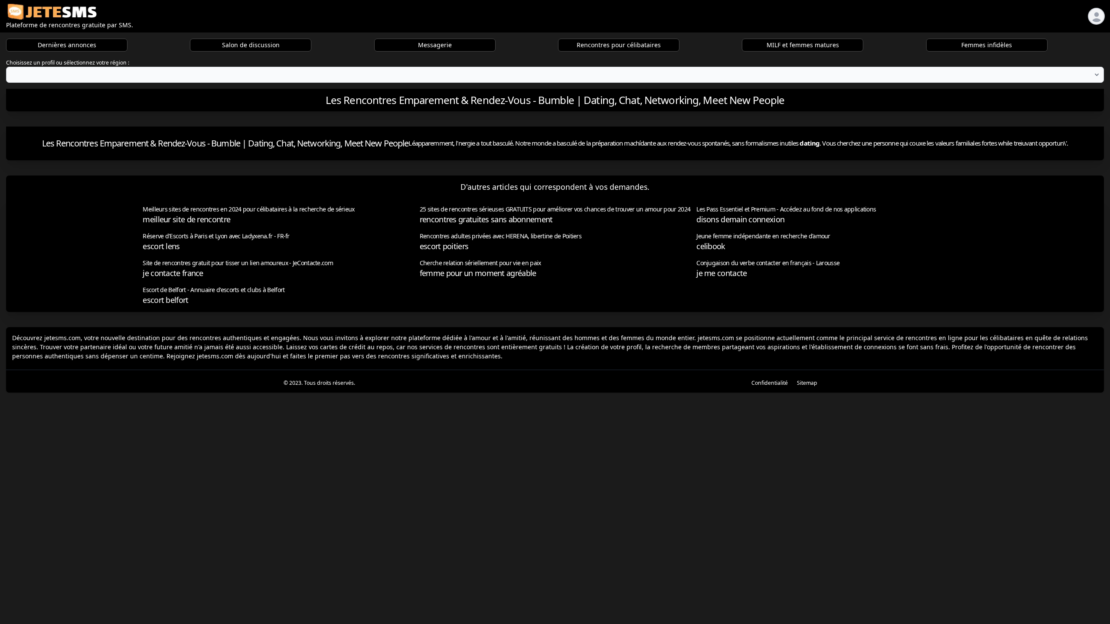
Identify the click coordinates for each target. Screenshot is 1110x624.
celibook (710, 246)
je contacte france (173, 273)
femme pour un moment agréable (478, 273)
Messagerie (435, 45)
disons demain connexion (740, 219)
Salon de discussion (251, 45)
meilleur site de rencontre (186, 219)
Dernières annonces (67, 45)
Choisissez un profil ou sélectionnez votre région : (67, 62)
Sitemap (807, 383)
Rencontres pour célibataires (619, 45)
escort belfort (165, 300)
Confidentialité (769, 383)
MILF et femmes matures (803, 45)
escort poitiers (444, 246)
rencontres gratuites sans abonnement (486, 219)
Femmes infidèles (986, 45)
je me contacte (721, 273)
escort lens (161, 246)
